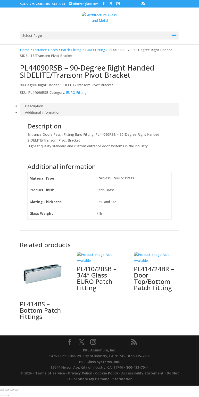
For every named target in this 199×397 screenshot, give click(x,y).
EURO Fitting (95, 50)
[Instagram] (118, 3)
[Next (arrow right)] (7, 395)
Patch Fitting (71, 50)
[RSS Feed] (143, 3)
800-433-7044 (55, 4)
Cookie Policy (106, 373)
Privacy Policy (80, 373)
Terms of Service (50, 373)
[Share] (12, 389)
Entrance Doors (45, 50)
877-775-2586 (33, 4)
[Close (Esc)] (16, 389)
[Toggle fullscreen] (7, 389)
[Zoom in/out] (2, 389)
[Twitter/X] (111, 3)
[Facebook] (104, 3)
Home (25, 50)
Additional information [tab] (42, 112)
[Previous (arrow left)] (2, 395)
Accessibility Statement (142, 373)
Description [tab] (34, 106)
